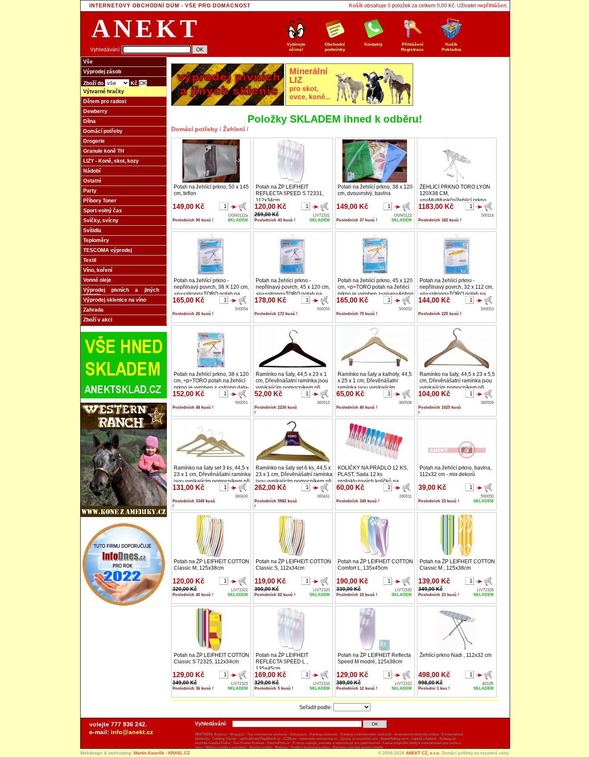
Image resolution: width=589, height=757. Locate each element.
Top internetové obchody (267, 734)
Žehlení (234, 129)
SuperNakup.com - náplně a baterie (408, 739)
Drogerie (94, 141)
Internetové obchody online (417, 734)
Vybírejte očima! (296, 47)
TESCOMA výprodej (107, 250)
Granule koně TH (103, 151)
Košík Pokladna (451, 47)
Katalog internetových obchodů (366, 734)
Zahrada (93, 310)
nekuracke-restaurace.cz (318, 739)
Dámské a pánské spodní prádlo (358, 747)
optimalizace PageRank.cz (259, 739)
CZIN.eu (289, 739)
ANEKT (146, 28)
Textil (89, 260)
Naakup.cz (447, 739)
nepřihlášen (491, 6)
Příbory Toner (99, 201)
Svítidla (92, 230)
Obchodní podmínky (335, 47)
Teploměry (96, 240)
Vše (88, 62)
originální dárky (405, 743)
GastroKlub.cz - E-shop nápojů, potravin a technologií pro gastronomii (323, 743)
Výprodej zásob (102, 72)
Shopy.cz (237, 734)
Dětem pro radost (104, 101)
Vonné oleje (97, 280)
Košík (356, 6)
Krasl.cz (220, 734)
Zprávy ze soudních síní (359, 739)
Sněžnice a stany (317, 747)
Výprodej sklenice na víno (114, 300)
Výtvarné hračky (103, 91)
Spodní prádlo (260, 747)
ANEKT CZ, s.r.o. (423, 753)
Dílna (89, 121)
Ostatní (92, 181)
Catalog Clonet (224, 739)
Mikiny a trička (217, 747)
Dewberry (95, 111)
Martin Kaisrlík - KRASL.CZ (162, 753)
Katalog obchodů (324, 734)
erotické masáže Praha (212, 743)
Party (90, 191)
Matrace (281, 747)
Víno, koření (97, 270)
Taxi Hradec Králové (248, 743)
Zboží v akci (97, 320)
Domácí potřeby (102, 131)
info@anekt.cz (132, 732)
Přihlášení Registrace (412, 47)
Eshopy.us (298, 734)
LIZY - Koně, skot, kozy (111, 161)
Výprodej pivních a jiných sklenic (121, 292)
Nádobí (91, 171)
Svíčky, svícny (101, 221)
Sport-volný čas (102, 211)
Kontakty (373, 44)
